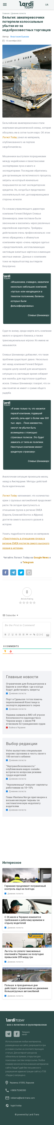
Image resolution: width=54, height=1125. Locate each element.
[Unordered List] (23, 634)
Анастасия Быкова (19, 36)
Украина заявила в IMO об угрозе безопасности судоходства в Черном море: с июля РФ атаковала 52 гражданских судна (25, 719)
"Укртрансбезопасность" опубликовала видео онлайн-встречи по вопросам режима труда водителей (23, 771)
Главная (5, 13)
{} (38, 634)
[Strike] (16, 634)
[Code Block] (30, 634)
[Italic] (9, 634)
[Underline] (12, 634)
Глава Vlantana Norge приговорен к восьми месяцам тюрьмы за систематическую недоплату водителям (26, 802)
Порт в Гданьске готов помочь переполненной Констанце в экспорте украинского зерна (24, 702)
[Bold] (5, 634)
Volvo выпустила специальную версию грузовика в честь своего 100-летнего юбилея (26, 753)
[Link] (34, 634)
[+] (41, 634)
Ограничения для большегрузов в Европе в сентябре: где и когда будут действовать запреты (26, 686)
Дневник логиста (18, 13)
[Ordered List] (19, 634)
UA (46, 4)
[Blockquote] (27, 634)
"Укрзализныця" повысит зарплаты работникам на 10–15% (27, 786)
